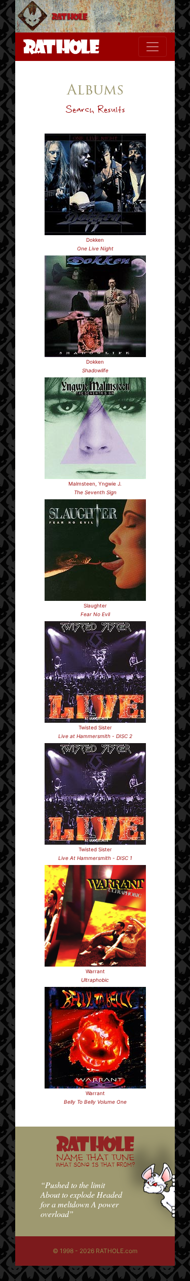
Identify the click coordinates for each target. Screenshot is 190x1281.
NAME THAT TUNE (95, 1160)
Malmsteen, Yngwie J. (95, 484)
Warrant (95, 971)
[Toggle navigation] (152, 47)
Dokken (95, 240)
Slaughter (95, 605)
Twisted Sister (95, 727)
